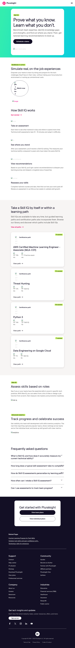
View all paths (16, 227)
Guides (42, 559)
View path (17, 263)
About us (12, 588)
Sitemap (11, 569)
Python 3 (18, 317)
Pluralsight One (45, 572)
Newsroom (12, 594)
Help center (12, 563)
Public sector (44, 604)
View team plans (38, 512)
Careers (11, 591)
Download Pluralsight (16, 572)
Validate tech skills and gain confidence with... (24, 541)
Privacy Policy (36, 642)
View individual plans (37, 519)
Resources (12, 597)
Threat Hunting (21, 283)
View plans (12, 575)
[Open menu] (72, 3)
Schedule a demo (22, 41)
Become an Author (46, 563)
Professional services (15, 578)
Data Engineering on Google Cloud (32, 350)
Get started (15, 115)
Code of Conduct (47, 642)
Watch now (21, 88)
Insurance (43, 597)
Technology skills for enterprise (19, 543)
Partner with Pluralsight (48, 566)
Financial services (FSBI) (48, 591)
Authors (43, 575)
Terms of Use (27, 642)
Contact (11, 559)
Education (43, 588)
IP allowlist (12, 566)
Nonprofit (43, 601)
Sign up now (15, 618)
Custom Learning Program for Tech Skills (22, 538)
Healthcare (44, 594)
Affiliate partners (45, 569)
